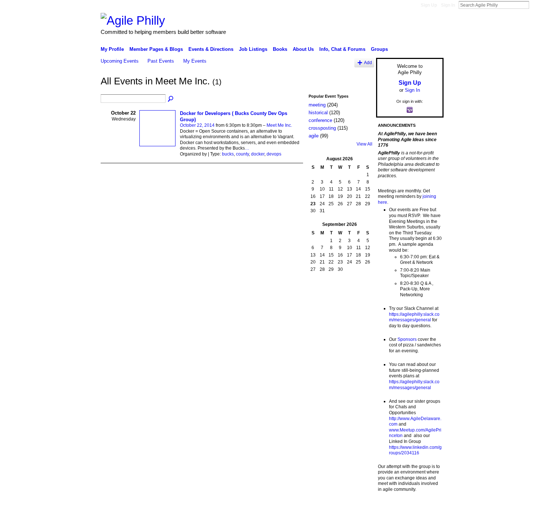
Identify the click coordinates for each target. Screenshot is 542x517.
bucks (228, 154)
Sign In (448, 5)
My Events (194, 61)
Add (368, 62)
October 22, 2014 (197, 125)
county (242, 154)
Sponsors (407, 339)
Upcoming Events (120, 61)
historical (318, 112)
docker (257, 154)
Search (535, 4)
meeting (317, 105)
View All (364, 144)
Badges (360, 508)
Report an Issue (389, 508)
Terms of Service (427, 508)
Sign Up (429, 5)
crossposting (322, 128)
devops (274, 154)
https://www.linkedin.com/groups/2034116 (415, 450)
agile (314, 136)
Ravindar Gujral (156, 508)
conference (320, 120)
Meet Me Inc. (279, 125)
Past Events (160, 61)
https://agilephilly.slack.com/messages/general (414, 317)
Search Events (171, 99)
